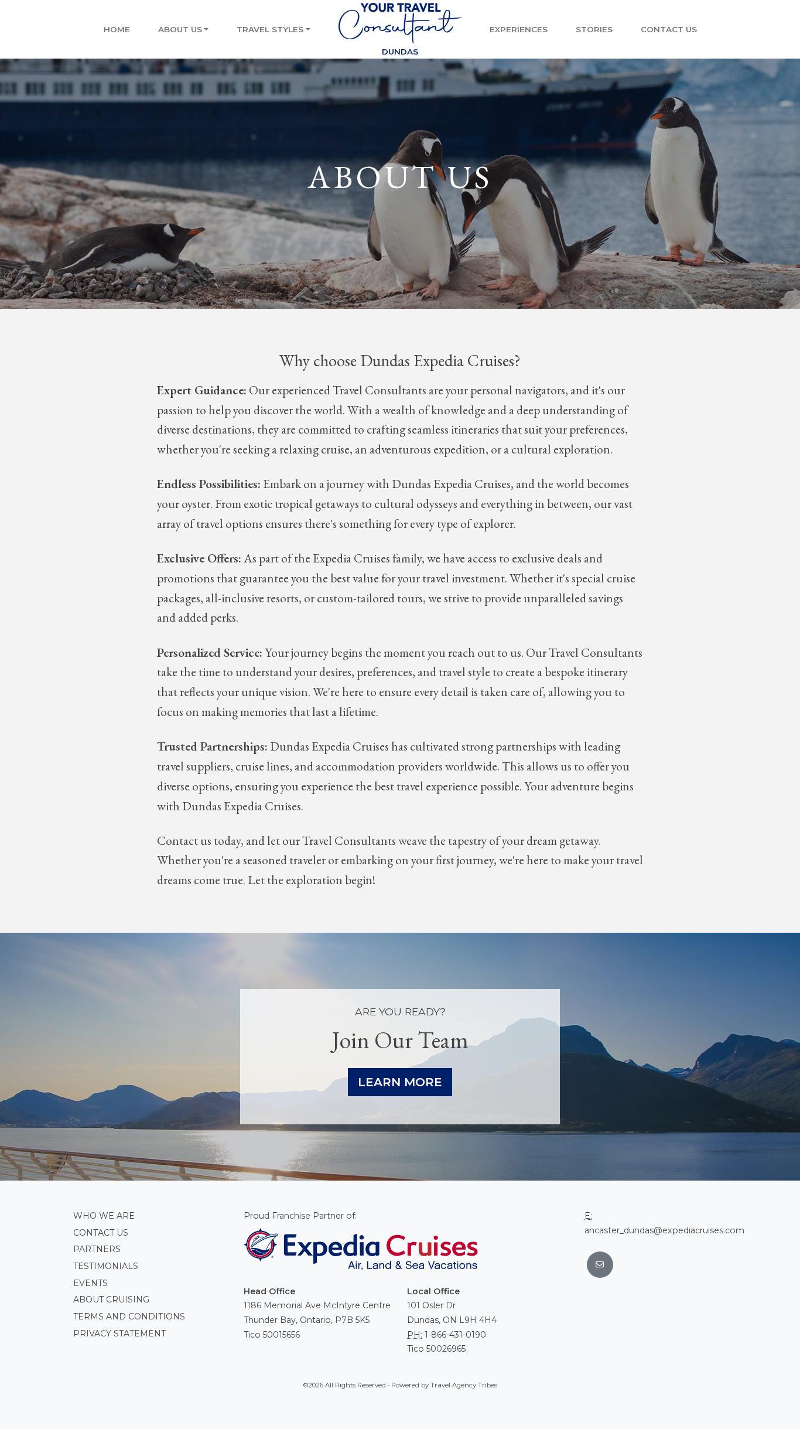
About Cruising (111, 1299)
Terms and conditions (129, 1316)
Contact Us (669, 29)
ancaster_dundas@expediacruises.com (664, 1230)
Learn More (400, 1082)
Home (117, 29)
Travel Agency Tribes (463, 1385)
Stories (594, 29)
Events (90, 1283)
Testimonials (105, 1266)
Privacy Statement (119, 1333)
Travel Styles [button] (270, 29)
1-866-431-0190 (455, 1334)
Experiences (519, 29)
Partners (97, 1249)
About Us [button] (180, 29)
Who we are (104, 1215)
